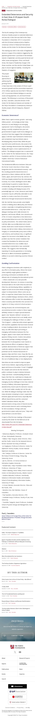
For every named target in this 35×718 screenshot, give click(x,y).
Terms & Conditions (10, 707)
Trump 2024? (17, 587)
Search (4, 679)
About (3, 658)
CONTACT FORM (17, 635)
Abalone (17, 549)
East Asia (4, 26)
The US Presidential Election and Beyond (17, 595)
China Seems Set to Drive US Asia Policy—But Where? (17, 580)
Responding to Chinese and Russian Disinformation (17, 602)
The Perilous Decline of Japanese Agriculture (17, 563)
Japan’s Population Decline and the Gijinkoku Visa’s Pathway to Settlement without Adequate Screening (17, 541)
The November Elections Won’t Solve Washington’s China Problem (17, 609)
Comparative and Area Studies (13, 6)
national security (21, 26)
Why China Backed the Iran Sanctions (17, 557)
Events (3, 674)
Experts (4, 664)
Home (3, 6)
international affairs (12, 26)
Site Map (28, 707)
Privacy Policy (20, 707)
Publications (5, 669)
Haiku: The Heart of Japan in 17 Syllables (17, 533)
